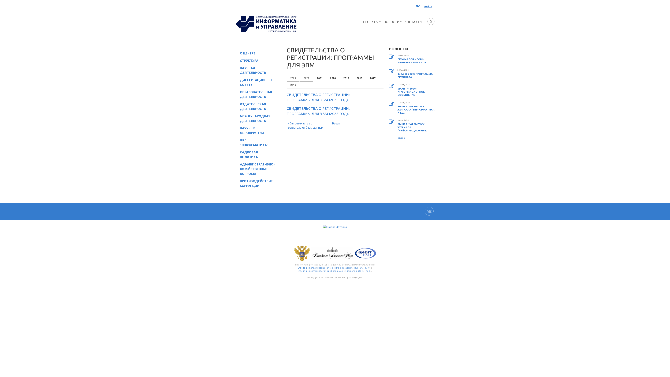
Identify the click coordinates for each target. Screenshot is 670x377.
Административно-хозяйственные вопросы (254, 168)
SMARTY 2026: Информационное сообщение (411, 91)
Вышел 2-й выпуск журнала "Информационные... (412, 127)
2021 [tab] (319, 78)
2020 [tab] (333, 78)
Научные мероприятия (250, 130)
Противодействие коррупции (254, 183)
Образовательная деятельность (254, 94)
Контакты (413, 22)
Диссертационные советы (256, 82)
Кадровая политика (247, 154)
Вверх (334, 123)
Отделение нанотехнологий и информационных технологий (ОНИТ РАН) (335, 271)
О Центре (245, 53)
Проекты (370, 22)
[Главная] (266, 23)
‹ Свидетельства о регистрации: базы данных (305, 125)
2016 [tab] (293, 85)
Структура (247, 61)
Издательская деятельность (251, 106)
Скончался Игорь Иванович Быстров (411, 61)
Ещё (400, 137)
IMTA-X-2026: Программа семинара (415, 75)
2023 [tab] (293, 78)
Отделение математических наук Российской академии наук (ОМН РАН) (334, 268)
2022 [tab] (306, 78)
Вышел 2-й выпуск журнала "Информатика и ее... (415, 109)
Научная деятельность (251, 70)
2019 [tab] (346, 78)
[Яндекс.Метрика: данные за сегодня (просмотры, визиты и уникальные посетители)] (335, 227)
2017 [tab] (372, 78)
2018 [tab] (359, 78)
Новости (391, 22)
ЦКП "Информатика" (252, 142)
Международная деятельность (255, 118)
